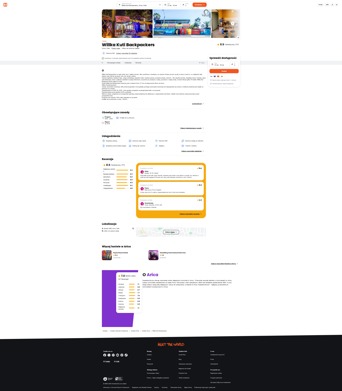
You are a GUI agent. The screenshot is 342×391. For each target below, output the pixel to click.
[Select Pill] (332, 4)
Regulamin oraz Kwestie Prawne (141, 387)
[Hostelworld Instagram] (113, 355)
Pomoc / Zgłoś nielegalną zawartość (158, 378)
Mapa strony (188, 387)
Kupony (156, 387)
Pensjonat (150, 364)
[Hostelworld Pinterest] (121, 355)
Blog (180, 359)
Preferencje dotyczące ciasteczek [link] (204, 387)
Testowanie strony (176, 387)
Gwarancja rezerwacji (185, 364)
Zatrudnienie (214, 364)
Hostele (149, 354)
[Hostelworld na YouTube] (117, 355)
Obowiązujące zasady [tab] (113, 62)
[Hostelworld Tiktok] (126, 355)
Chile (108, 48)
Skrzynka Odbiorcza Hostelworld (220, 382)
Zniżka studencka (184, 378)
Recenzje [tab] (138, 62)
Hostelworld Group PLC (217, 354)
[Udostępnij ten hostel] (238, 37)
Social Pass (182, 354)
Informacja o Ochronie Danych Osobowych (116, 387)
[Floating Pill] (232, 23)
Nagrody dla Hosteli (185, 368)
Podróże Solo (183, 373)
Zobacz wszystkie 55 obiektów (126, 53)
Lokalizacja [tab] (128, 62)
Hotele (149, 359)
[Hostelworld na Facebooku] (104, 355)
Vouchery (165, 387)
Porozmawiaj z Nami (153, 373)
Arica (103, 48)
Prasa (212, 359)
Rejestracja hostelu (216, 373)
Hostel (104, 41)
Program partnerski (216, 378)
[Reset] (160, 5)
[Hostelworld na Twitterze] (109, 355)
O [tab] (102, 62)
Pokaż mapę (116, 48)
